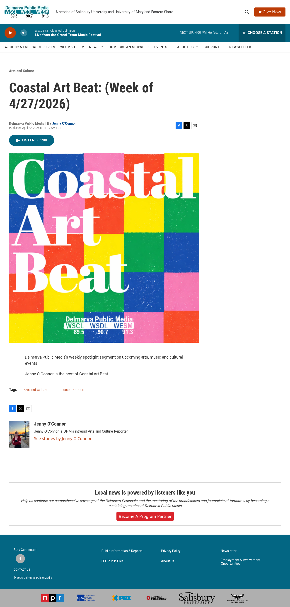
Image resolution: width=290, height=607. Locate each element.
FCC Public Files (112, 561)
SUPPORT (212, 47)
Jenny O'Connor (64, 123)
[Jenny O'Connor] (19, 434)
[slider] (31, 32)
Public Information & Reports (122, 551)
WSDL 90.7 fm (44, 47)
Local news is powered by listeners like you (145, 492)
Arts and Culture (21, 71)
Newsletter (229, 551)
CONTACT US (22, 569)
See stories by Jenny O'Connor (63, 438)
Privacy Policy (171, 551)
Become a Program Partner (145, 516)
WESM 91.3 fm (72, 47)
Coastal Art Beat (72, 390)
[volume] (24, 33)
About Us (167, 561)
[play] (10, 33)
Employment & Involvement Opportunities (240, 561)
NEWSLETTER (240, 47)
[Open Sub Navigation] (102, 47)
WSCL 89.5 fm (16, 47)
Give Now (272, 12)
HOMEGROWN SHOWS (127, 47)
